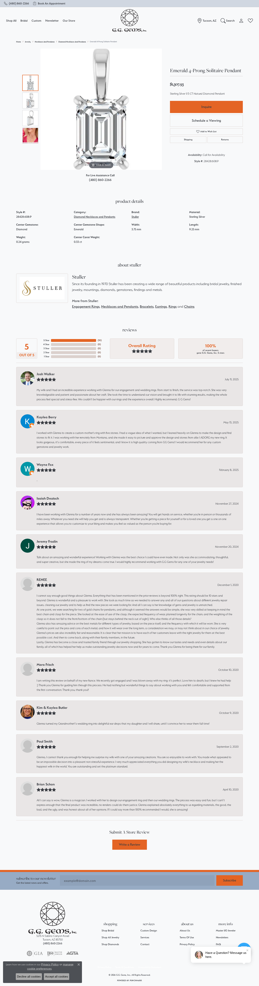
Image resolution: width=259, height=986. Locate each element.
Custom (36, 20)
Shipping (188, 139)
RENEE (42, 580)
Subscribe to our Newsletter (36, 878)
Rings (173, 306)
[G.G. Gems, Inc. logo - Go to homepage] (129, 20)
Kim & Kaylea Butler (52, 708)
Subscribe (229, 880)
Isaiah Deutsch (48, 498)
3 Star (46, 348)
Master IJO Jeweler (226, 930)
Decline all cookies (29, 976)
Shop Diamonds (110, 944)
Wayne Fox (45, 465)
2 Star (46, 352)
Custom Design (148, 930)
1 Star (46, 356)
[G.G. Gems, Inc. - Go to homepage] (52, 918)
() (100, 340)
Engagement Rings (86, 306)
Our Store (69, 20)
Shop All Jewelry (110, 937)
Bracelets (147, 306)
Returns (225, 139)
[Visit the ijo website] (54, 953)
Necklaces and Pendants (45, 42)
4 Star (46, 344)
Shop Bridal (108, 930)
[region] (101, 109)
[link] (16, 3)
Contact (144, 944)
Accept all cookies (56, 976)
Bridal (24, 20)
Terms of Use (187, 937)
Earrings (161, 306)
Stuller (135, 216)
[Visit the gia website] (35, 953)
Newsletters (222, 937)
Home (18, 42)
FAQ (218, 944)
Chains (189, 306)
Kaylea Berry (46, 417)
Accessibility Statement (149, 967)
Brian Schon (46, 784)
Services (144, 937)
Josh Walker (46, 374)
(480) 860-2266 (100, 180)
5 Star (46, 340)
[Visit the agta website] (72, 953)
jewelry (28, 42)
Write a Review (129, 844)
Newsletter (52, 20)
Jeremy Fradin (47, 541)
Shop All (11, 20)
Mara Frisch (45, 665)
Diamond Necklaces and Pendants (72, 42)
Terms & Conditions (124, 967)
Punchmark (136, 980)
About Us (185, 930)
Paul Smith (45, 741)
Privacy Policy (187, 944)
